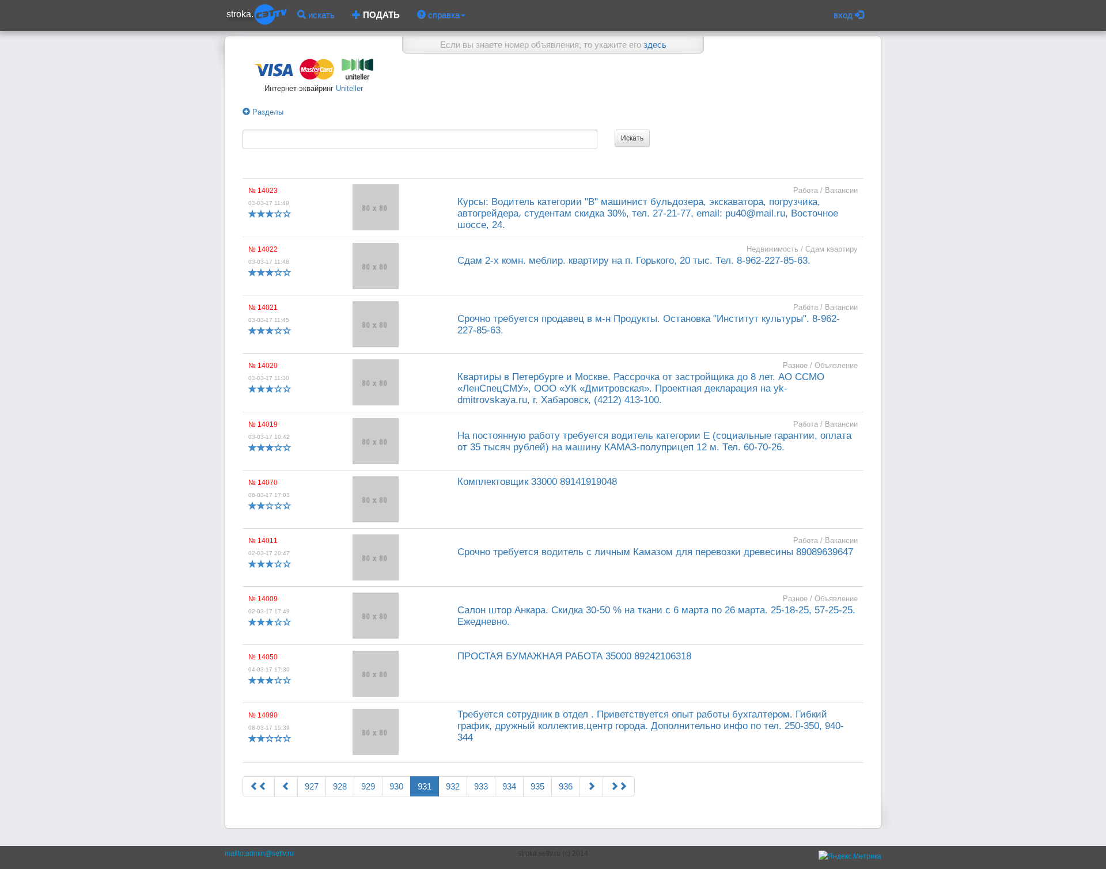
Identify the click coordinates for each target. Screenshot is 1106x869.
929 (368, 786)
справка (443, 15)
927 (312, 786)
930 (396, 786)
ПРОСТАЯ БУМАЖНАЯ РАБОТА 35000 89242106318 (574, 656)
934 (509, 786)
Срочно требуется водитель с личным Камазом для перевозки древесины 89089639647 (655, 552)
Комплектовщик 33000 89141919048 (537, 481)
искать (320, 15)
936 (566, 786)
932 (453, 786)
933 (481, 786)
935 (537, 786)
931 (424, 786)
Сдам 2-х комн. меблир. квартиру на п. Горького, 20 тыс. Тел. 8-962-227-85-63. (633, 260)
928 (340, 786)
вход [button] (844, 15)
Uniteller (348, 88)
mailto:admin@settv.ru (259, 853)
